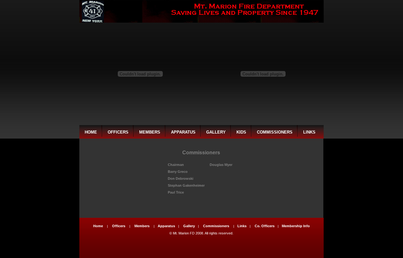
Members (142, 226)
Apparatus (183, 132)
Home (91, 132)
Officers (118, 132)
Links (309, 132)
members (149, 132)
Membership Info (296, 226)
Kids (241, 132)
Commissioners (274, 132)
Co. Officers (265, 226)
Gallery (216, 132)
